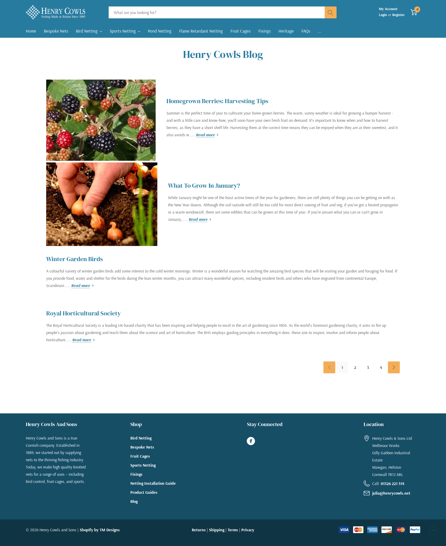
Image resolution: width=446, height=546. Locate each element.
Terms (233, 529)
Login (383, 14)
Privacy (247, 529)
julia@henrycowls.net (391, 493)
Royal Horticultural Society (83, 313)
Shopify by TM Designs (100, 529)
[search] (331, 12)
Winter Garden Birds (74, 259)
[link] (101, 120)
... (319, 31)
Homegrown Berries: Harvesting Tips (217, 101)
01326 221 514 (392, 483)
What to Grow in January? (204, 185)
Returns (199, 529)
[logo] (55, 12)
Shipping (216, 529)
